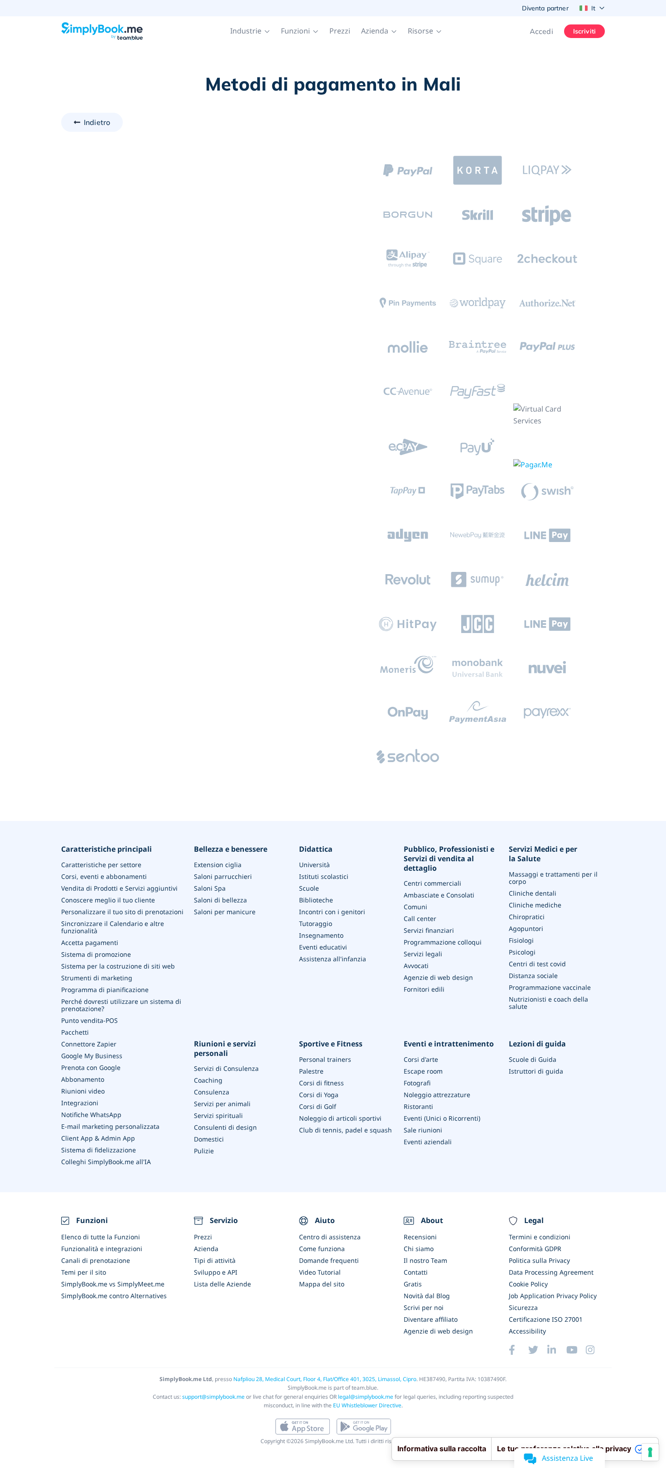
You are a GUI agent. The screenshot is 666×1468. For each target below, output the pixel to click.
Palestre (311, 1071)
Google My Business (91, 1055)
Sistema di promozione (96, 954)
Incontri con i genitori (332, 911)
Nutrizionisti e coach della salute (548, 1003)
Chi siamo (419, 1248)
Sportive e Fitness (330, 1044)
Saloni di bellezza (220, 900)
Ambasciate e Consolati (439, 895)
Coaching (208, 1080)
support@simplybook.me (213, 1397)
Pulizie (204, 1151)
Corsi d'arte (421, 1059)
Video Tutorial (320, 1272)
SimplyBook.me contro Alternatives (114, 1295)
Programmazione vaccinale (550, 987)
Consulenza (211, 1092)
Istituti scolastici (323, 876)
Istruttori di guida (536, 1071)
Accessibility (527, 1331)
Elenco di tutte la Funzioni (100, 1237)
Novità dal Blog (427, 1295)
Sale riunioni (423, 1130)
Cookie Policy (528, 1284)
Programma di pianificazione (105, 989)
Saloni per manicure (225, 911)
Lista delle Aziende (222, 1284)
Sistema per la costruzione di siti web (118, 966)
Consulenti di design (225, 1127)
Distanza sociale (533, 975)
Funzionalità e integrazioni (101, 1248)
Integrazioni (79, 1103)
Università (314, 864)
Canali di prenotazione (95, 1260)
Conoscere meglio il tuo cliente (108, 900)
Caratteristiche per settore (101, 864)
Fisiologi (521, 940)
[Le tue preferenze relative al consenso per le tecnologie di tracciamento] (650, 1452)
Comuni (415, 906)
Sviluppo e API (215, 1272)
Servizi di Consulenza (226, 1068)
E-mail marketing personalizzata (110, 1126)
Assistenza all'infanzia (332, 959)
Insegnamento (321, 935)
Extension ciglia (217, 864)
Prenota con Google (91, 1067)
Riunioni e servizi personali (225, 1048)
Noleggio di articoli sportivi (340, 1118)
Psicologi (522, 952)
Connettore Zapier (88, 1044)
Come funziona (322, 1248)
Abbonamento (82, 1079)
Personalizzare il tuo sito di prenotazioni (122, 911)
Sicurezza (523, 1307)
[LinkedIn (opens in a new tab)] (556, 1350)
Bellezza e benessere (230, 849)
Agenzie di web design (438, 977)
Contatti (416, 1272)
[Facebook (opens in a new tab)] (518, 1350)
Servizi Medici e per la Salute (543, 854)
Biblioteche (316, 900)
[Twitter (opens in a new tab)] (537, 1350)
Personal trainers (325, 1059)
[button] (250, 31)
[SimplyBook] (102, 31)
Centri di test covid (537, 963)
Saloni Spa (210, 888)
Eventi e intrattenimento (449, 1044)
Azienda (206, 1248)
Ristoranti (418, 1106)
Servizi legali (423, 954)
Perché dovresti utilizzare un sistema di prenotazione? (121, 1005)
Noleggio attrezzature (437, 1094)
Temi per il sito (83, 1272)
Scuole (309, 888)
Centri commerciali (432, 883)
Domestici (209, 1139)
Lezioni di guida (537, 1044)
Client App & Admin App (98, 1138)
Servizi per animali (222, 1103)
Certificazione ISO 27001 (546, 1319)
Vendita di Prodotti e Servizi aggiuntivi (119, 888)
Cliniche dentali (532, 893)
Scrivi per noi (424, 1307)
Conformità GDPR (535, 1248)
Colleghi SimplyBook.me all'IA (106, 1161)
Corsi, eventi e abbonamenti (104, 876)
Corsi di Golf (317, 1106)
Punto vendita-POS (89, 1020)
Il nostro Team (425, 1260)
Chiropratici (527, 916)
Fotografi (417, 1083)
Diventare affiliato (431, 1319)
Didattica (316, 849)
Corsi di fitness (321, 1083)
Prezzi (339, 31)
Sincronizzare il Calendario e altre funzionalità (112, 927)
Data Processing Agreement (551, 1272)
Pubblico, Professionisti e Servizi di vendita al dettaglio (449, 858)
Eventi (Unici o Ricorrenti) (442, 1118)
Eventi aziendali (428, 1141)
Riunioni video (83, 1091)
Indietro (97, 122)
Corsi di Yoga (318, 1094)
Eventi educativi (323, 947)
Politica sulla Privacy (539, 1260)
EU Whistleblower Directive (367, 1405)
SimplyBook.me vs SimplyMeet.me (112, 1284)
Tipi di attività (215, 1260)
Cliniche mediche (535, 905)
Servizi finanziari (429, 930)
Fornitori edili (424, 989)
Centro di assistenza (330, 1237)
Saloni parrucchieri (223, 876)
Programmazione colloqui (443, 942)
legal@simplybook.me (365, 1397)
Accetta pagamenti (89, 942)
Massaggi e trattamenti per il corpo (553, 878)
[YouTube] (575, 1350)
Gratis (413, 1284)
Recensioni (420, 1237)
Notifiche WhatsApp (91, 1114)
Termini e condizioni (539, 1237)
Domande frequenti (329, 1260)
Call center (420, 918)
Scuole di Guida (532, 1059)
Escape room (423, 1071)
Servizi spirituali (218, 1115)
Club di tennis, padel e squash (345, 1130)
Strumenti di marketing (96, 978)
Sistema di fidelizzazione (98, 1150)
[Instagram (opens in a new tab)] (595, 1350)
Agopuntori (526, 928)
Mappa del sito (321, 1284)
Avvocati (416, 965)
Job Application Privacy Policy (553, 1295)
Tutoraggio (315, 923)
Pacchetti (75, 1032)
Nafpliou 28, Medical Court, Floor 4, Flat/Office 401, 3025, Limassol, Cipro (324, 1379)
